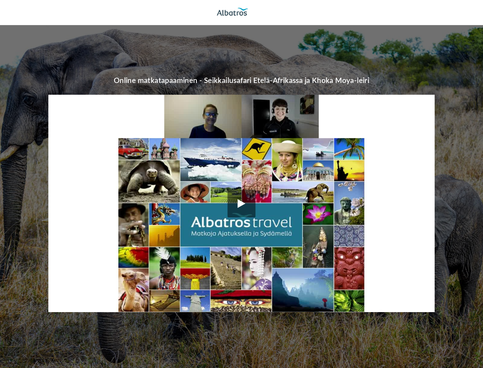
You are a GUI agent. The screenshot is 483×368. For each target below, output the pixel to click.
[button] (241, 203)
